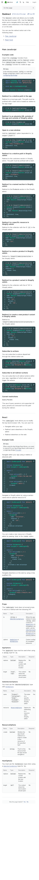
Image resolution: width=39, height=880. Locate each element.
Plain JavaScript (10, 36)
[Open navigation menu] (2, 2)
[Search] (20, 2)
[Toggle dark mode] (24, 2)
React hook (9, 40)
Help (27, 2)
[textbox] (20, 144)
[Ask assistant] (17, 2)
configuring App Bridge (10, 75)
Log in (34, 2)
